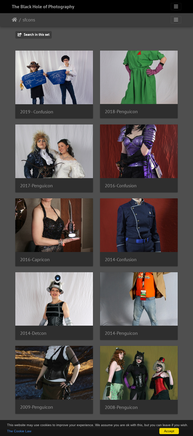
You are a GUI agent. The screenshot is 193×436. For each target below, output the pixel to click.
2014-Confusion (121, 259)
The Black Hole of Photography (43, 7)
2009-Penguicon (36, 407)
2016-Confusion (121, 186)
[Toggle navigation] (176, 6)
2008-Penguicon (121, 407)
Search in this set (36, 34)
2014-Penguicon (121, 333)
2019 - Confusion (36, 112)
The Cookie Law (19, 431)
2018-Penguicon (121, 111)
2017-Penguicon (36, 186)
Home (14, 19)
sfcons (29, 20)
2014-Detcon (33, 333)
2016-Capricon (35, 259)
